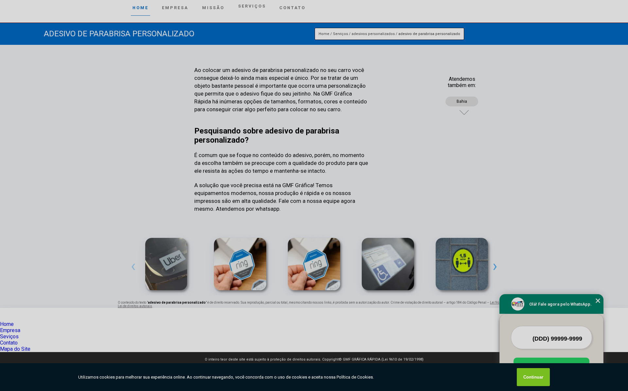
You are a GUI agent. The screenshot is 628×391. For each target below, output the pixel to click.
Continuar (533, 377)
